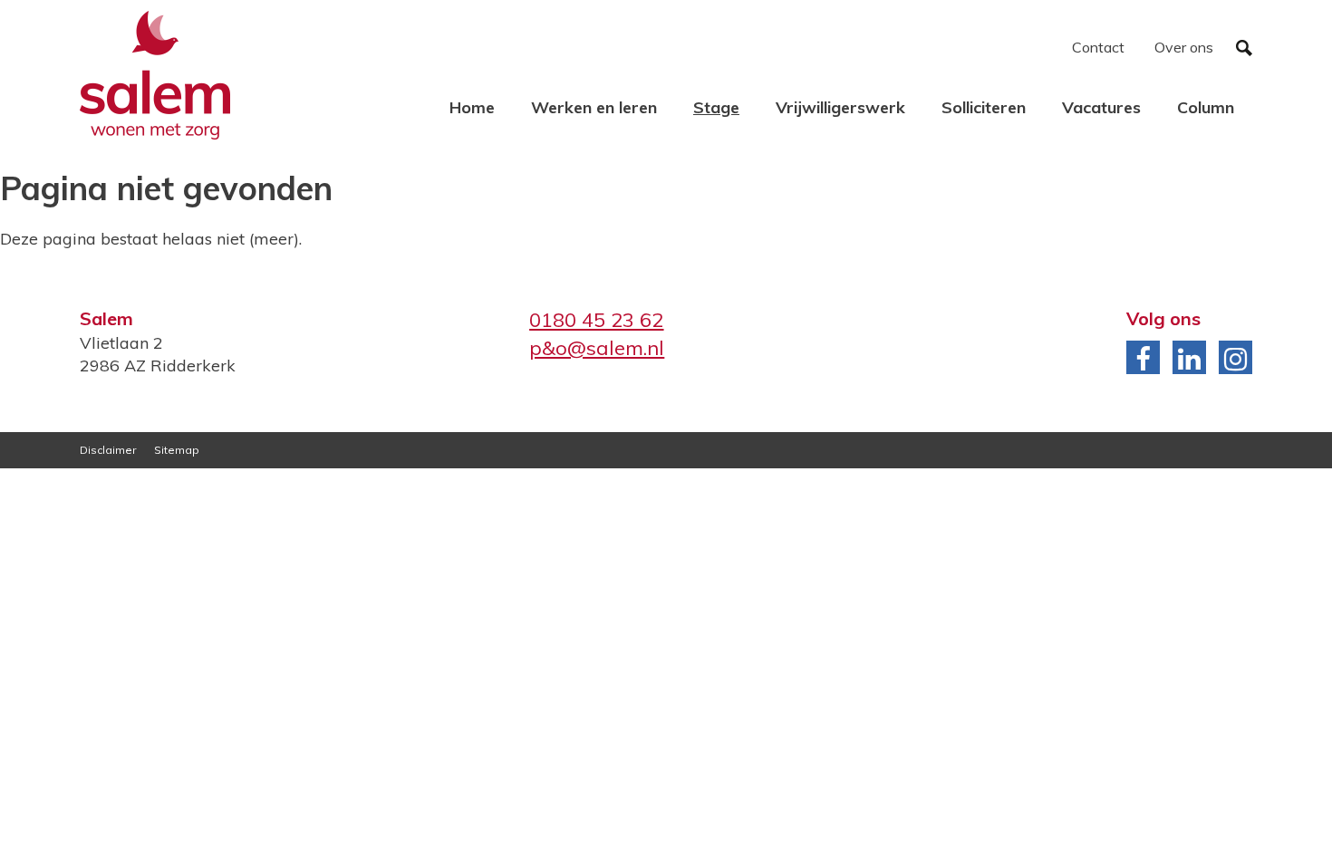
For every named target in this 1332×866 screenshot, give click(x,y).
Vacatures (1101, 107)
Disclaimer (108, 450)
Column (1205, 107)
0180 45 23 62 (596, 319)
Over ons (1183, 47)
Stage (716, 107)
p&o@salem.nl (596, 348)
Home (472, 107)
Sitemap (176, 450)
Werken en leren (594, 107)
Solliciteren (983, 107)
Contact (1098, 47)
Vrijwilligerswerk (840, 107)
